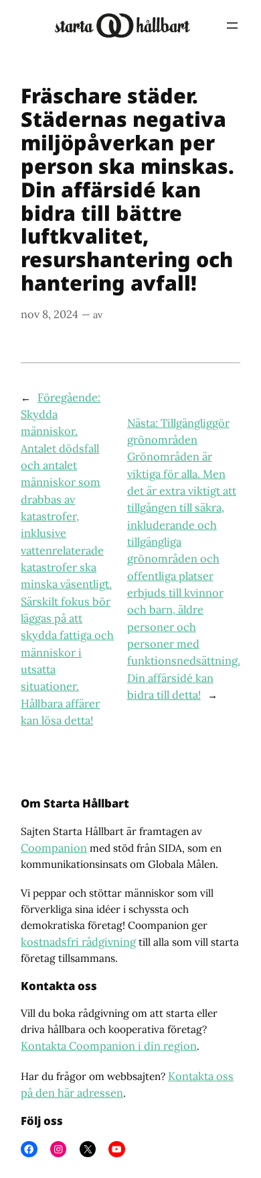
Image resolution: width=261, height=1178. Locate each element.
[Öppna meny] (232, 25)
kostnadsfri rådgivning (78, 941)
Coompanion (54, 847)
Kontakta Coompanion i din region (109, 1045)
